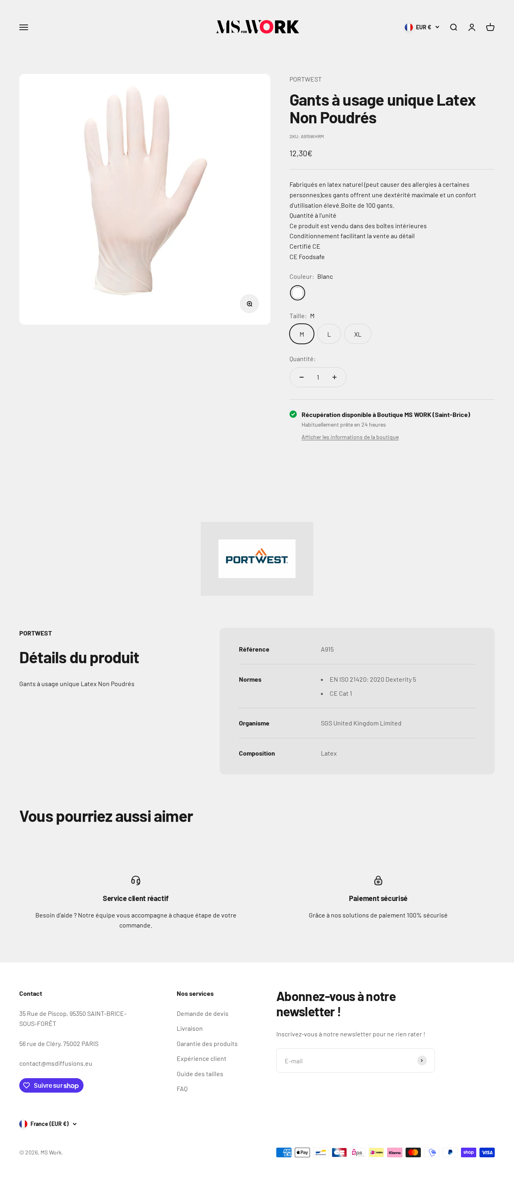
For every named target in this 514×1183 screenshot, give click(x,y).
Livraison (190, 1028)
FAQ (182, 1088)
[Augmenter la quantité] (334, 377)
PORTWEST (306, 79)
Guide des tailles (200, 1073)
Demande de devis (202, 1013)
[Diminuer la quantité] (301, 377)
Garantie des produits (207, 1043)
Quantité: (303, 358)
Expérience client (201, 1058)
